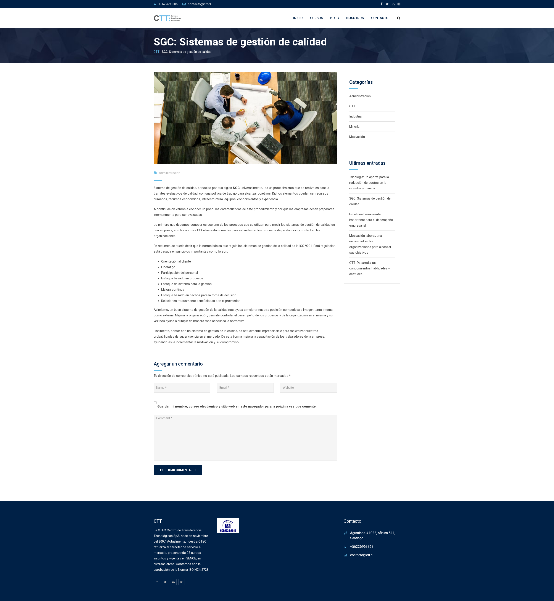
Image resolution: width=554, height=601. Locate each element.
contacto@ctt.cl (199, 4)
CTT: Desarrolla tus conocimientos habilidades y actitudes (369, 268)
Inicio (298, 18)
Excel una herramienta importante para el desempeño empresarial (371, 219)
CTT (352, 106)
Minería (354, 127)
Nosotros (355, 18)
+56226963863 (168, 4)
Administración (169, 173)
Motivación (357, 137)
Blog (334, 18)
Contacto (379, 18)
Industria (355, 116)
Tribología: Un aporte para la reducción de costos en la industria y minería (369, 182)
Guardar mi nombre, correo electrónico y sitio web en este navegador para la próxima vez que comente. (237, 406)
